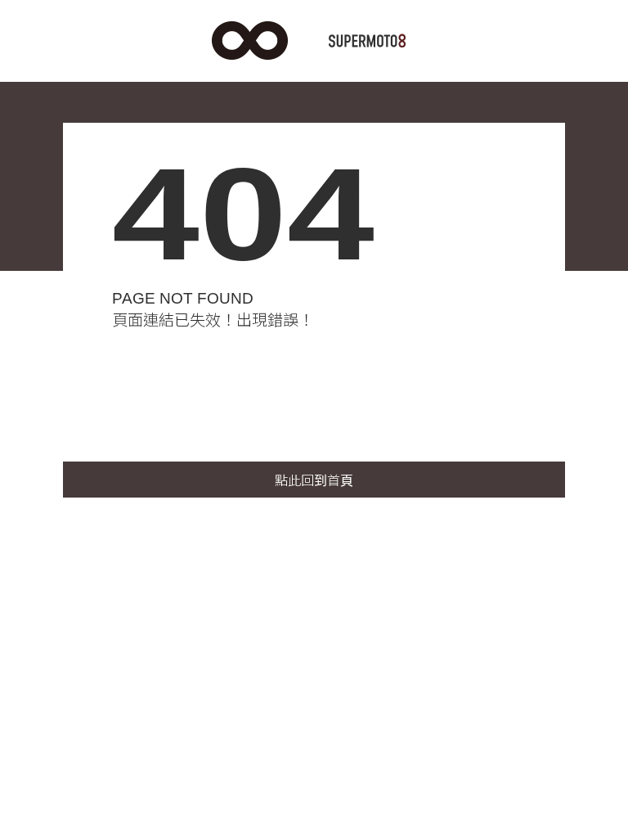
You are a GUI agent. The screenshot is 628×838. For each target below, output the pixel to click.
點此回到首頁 (314, 481)
